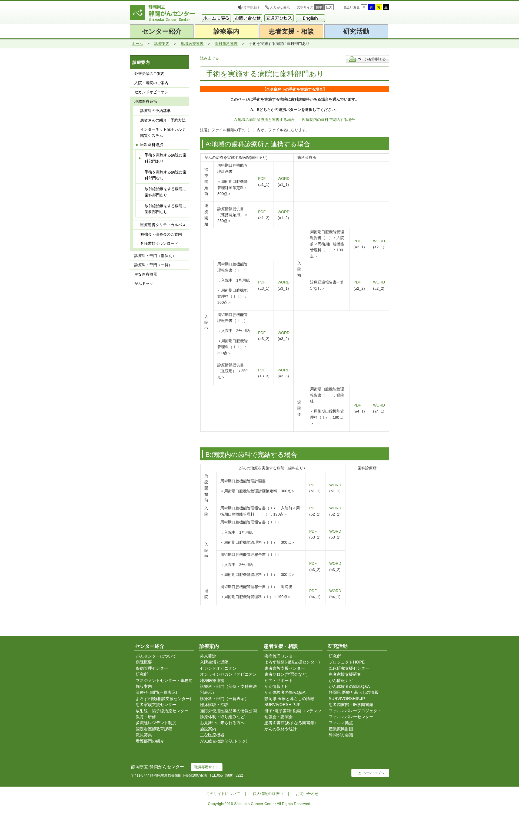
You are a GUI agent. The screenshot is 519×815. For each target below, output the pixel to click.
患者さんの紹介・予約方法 (163, 120)
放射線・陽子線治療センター (162, 710)
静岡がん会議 (341, 734)
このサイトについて (223, 793)
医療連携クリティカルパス (163, 225)
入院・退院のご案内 (151, 83)
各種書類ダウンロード (159, 243)
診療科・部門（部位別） (155, 255)
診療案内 (161, 43)
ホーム (137, 43)
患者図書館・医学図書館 (351, 704)
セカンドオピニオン (151, 92)
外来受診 (208, 656)
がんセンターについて (156, 656)
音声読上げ (251, 7)
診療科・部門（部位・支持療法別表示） (228, 689)
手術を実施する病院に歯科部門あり (165, 158)
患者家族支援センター (156, 704)
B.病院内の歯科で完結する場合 (328, 119)
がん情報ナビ (276, 686)
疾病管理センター (152, 668)
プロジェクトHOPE (347, 662)
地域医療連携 (192, 43)
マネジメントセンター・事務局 (164, 680)
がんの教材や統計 (280, 729)
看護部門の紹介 (150, 741)
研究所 (142, 674)
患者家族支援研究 (345, 674)
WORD (284, 178)
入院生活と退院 (214, 662)
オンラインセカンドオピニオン (228, 674)
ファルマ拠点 (341, 722)
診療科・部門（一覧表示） (224, 698)
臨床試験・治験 (214, 704)
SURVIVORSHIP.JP (282, 704)
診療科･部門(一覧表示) (156, 692)
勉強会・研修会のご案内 (161, 234)
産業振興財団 (341, 729)
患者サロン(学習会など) (286, 674)
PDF (262, 178)
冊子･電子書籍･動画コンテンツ (292, 710)
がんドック (143, 283)
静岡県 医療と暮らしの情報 (289, 698)
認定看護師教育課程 (154, 729)
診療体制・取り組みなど (222, 716)
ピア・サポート (278, 680)
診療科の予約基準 (155, 110)
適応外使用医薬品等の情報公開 (228, 710)
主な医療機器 (145, 274)
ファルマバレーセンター (351, 716)
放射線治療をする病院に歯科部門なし (165, 209)
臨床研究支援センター (349, 668)
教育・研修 (146, 716)
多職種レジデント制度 (156, 722)
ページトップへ (373, 772)
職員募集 (144, 734)
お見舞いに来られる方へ (222, 722)
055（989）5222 (230, 775)
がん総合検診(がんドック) (223, 741)
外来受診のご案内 (149, 73)
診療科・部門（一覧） (153, 265)
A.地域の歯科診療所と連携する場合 (264, 119)
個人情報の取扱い (268, 793)
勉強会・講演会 (278, 716)
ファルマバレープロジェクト (355, 710)
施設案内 (144, 686)
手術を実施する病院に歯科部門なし (165, 175)
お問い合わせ (307, 793)
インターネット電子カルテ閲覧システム (163, 132)
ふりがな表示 (280, 7)
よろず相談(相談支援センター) (163, 698)
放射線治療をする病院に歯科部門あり (165, 192)
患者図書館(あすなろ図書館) (290, 722)
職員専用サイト (206, 767)
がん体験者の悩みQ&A (284, 692)
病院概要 (144, 662)
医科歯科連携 (226, 43)
